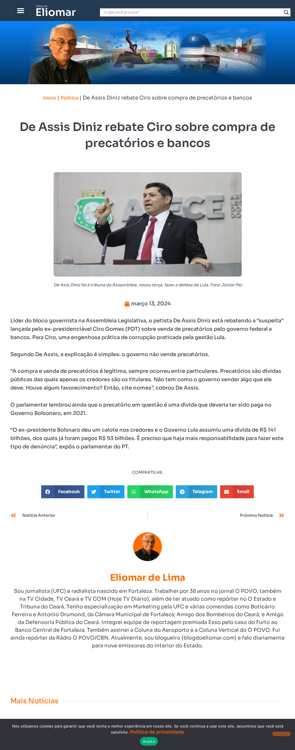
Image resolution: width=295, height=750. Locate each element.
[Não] (281, 734)
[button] (21, 10)
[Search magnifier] (286, 12)
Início (49, 98)
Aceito (149, 741)
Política (69, 98)
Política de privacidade (157, 732)
